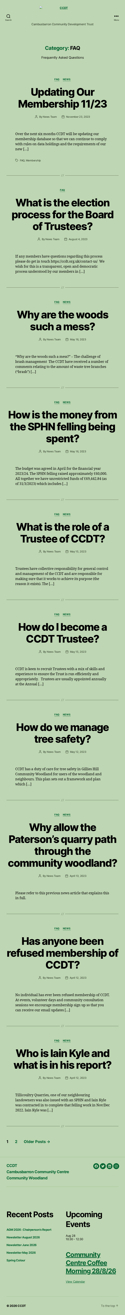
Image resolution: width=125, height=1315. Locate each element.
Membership (33, 160)
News (67, 79)
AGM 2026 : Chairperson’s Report (29, 1229)
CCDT (12, 1165)
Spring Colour (16, 1260)
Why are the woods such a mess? (62, 320)
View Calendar (75, 1281)
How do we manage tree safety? (62, 733)
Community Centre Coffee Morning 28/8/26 (91, 1263)
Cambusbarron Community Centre (38, 1171)
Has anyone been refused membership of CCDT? (62, 953)
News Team (50, 116)
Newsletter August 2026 (23, 1237)
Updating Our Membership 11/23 (62, 98)
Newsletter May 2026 (21, 1252)
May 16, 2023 (78, 339)
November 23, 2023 (78, 116)
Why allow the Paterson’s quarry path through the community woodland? (62, 845)
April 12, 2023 (78, 977)
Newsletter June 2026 (22, 1245)
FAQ (57, 79)
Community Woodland (27, 1178)
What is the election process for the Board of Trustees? (62, 214)
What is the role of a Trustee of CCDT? (62, 532)
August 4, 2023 (78, 239)
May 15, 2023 (78, 551)
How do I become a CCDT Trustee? (62, 633)
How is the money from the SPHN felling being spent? (62, 426)
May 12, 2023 (78, 751)
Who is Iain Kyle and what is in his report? (62, 1059)
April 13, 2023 (78, 875)
